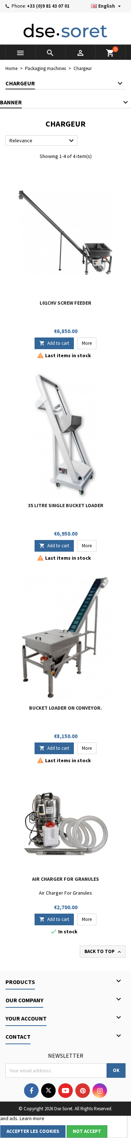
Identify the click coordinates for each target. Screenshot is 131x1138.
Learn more (32, 1118)
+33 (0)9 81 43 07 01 (48, 6)
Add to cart (54, 343)
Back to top (103, 951)
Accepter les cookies (33, 1131)
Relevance (42, 140)
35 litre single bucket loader (65, 505)
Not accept (87, 1131)
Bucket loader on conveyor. (65, 708)
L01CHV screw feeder (65, 303)
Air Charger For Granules (65, 879)
